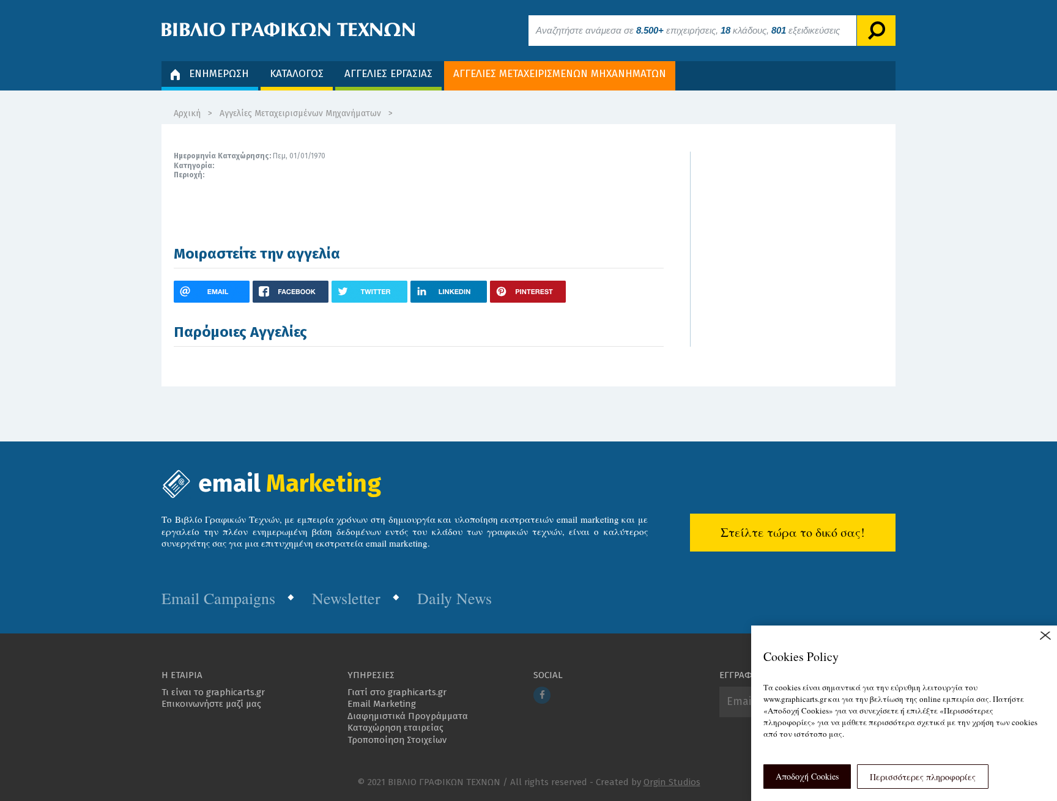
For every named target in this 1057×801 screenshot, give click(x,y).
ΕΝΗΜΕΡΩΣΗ (219, 73)
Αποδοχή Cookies (807, 776)
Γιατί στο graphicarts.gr (397, 692)
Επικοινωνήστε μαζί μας (211, 703)
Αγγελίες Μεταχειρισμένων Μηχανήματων (300, 113)
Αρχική (187, 113)
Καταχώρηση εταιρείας (395, 727)
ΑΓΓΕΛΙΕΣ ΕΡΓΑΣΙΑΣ (388, 73)
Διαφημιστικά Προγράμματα (407, 716)
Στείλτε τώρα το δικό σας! (793, 532)
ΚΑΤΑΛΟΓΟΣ (297, 73)
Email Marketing (381, 703)
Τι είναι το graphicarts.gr (213, 692)
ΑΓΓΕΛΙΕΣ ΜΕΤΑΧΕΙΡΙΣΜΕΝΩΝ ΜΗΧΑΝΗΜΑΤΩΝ (559, 73)
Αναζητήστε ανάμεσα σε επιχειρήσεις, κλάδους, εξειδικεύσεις (688, 30)
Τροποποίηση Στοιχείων (397, 739)
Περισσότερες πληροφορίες (923, 777)
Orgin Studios (671, 782)
